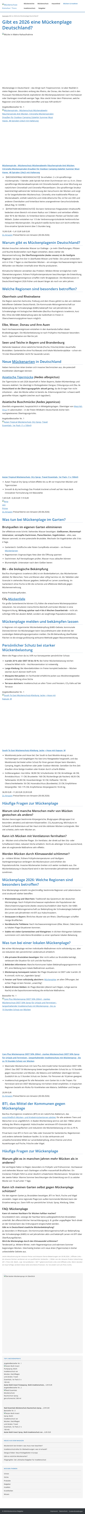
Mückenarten (23, 361)
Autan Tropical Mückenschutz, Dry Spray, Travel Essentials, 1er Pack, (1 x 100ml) (40, 477)
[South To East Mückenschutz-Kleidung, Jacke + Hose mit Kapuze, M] (42, 721)
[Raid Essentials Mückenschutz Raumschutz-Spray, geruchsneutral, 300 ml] (42, 1398)
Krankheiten (8, 1491)
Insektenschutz (29, 8)
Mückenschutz (43, 4)
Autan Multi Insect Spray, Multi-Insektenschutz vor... (24, 1432)
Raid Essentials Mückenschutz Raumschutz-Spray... (23, 1408)
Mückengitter (50, 979)
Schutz (6, 1474)
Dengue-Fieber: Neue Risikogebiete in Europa (21, 1453)
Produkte (7, 1481)
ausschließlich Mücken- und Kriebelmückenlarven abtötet (29, 1117)
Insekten (7, 1487)
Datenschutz (63, 1511)
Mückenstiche (29, 4)
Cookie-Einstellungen (76, 1511)
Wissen (6, 1494)
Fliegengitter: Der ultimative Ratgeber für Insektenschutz (25, 1460)
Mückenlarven (11, 550)
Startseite (5, 16)
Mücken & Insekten (70, 4)
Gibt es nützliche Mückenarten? (15, 1456)
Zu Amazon (7, 235)
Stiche (6, 1477)
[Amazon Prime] (42, 505)
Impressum (54, 1511)
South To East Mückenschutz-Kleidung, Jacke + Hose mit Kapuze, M (34, 750)
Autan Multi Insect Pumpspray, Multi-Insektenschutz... (24, 1385)
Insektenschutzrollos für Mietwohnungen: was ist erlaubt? (25, 1449)
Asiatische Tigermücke (17, 377)
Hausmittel (56, 4)
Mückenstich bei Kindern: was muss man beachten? (23, 1446)
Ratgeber (42, 8)
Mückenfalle (16, 599)
